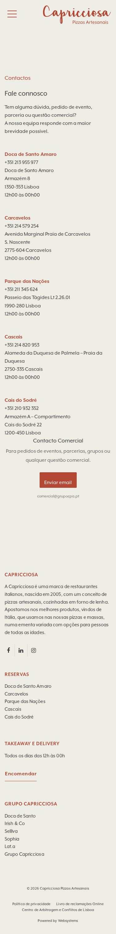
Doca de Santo (20, 816)
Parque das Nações (25, 701)
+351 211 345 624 (21, 289)
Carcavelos (16, 694)
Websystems (68, 921)
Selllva (11, 831)
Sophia (12, 839)
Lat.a (10, 846)
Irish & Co (15, 823)
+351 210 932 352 (22, 408)
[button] (12, 921)
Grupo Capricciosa (24, 854)
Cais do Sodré (19, 717)
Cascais (13, 709)
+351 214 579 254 (22, 226)
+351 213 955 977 (21, 162)
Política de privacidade (31, 904)
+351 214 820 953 (22, 345)
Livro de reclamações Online (80, 904)
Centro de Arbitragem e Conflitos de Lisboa (58, 910)
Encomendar (21, 774)
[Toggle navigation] (12, 13)
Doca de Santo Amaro (28, 686)
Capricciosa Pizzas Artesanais (64, 888)
